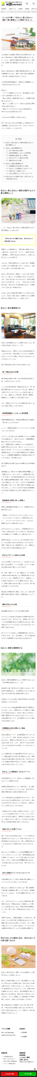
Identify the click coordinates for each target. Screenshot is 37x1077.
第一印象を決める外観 (16, 150)
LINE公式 (27, 1074)
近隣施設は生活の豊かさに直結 (18, 166)
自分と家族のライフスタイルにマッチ (20, 173)
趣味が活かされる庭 (15, 160)
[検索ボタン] (27, 3)
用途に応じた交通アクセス (17, 171)
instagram (9, 1074)
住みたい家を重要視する (14, 148)
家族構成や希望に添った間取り (18, 155)
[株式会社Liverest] (12, 3)
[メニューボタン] (33, 3)
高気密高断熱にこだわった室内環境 (20, 153)
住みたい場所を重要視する (14, 163)
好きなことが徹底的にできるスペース (20, 168)
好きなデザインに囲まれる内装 (18, 158)
